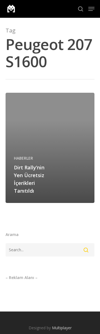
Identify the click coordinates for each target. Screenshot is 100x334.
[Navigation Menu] (91, 9)
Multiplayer (62, 327)
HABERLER (23, 158)
